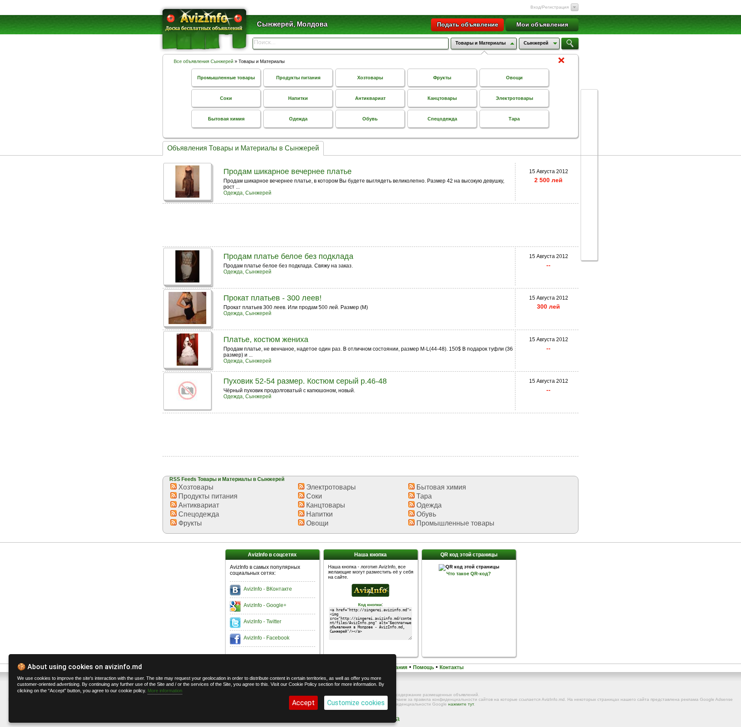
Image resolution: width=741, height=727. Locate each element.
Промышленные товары (226, 77)
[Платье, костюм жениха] (187, 363)
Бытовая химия (226, 118)
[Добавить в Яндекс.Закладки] (589, 179)
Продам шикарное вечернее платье (287, 171)
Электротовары (514, 98)
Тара (514, 118)
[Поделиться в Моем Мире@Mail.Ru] (589, 212)
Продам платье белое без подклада (288, 256)
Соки (226, 98)
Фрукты (442, 77)
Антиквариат (370, 98)
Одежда (298, 118)
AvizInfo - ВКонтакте (268, 589)
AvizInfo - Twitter (262, 622)
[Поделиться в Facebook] (589, 114)
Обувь (370, 118)
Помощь (423, 667)
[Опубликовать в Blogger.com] (589, 244)
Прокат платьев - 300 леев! (272, 298)
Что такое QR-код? (468, 573)
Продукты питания (298, 77)
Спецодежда (442, 118)
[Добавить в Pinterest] (589, 228)
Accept (303, 703)
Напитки (298, 98)
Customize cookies (356, 703)
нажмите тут (461, 704)
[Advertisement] (370, 224)
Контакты (452, 667)
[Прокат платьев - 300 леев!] (187, 321)
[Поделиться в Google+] (589, 98)
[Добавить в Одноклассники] (589, 195)
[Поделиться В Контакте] (589, 130)
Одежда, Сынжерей (247, 193)
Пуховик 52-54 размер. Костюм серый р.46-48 (305, 381)
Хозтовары (370, 77)
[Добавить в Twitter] (589, 163)
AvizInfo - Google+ (265, 605)
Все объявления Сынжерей (203, 61)
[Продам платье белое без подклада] (187, 280)
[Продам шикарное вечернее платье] (187, 195)
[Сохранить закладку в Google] (589, 146)
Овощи (514, 77)
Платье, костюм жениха (265, 339)
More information (165, 690)
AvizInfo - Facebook (266, 638)
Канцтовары (442, 98)
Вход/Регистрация (549, 7)
